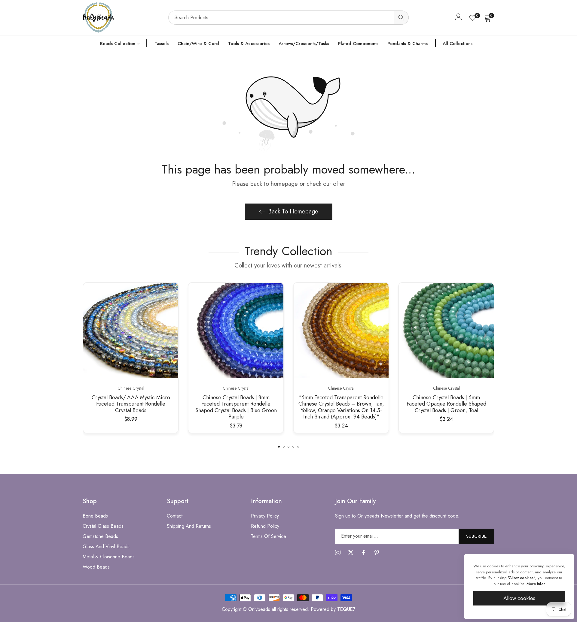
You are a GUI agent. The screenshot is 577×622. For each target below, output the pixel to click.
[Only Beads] (122, 17)
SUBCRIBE (476, 536)
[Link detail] (337, 553)
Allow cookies (519, 598)
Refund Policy (265, 526)
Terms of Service (268, 536)
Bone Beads (95, 515)
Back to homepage (293, 211)
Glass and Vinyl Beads (106, 546)
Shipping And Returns (189, 526)
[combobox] (288, 18)
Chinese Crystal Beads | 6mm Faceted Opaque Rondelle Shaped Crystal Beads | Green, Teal (446, 404)
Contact (174, 515)
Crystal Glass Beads (103, 526)
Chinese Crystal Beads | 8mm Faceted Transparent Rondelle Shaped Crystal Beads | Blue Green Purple (236, 407)
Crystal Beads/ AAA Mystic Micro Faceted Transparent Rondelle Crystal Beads (131, 404)
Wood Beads (96, 566)
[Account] (458, 18)
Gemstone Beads (100, 536)
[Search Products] (401, 18)
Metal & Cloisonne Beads (109, 556)
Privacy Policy (265, 515)
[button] (279, 447)
